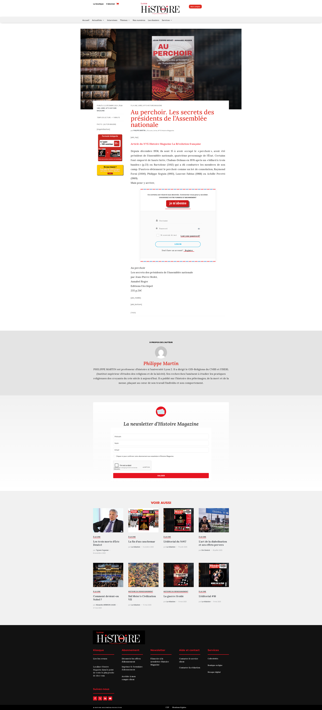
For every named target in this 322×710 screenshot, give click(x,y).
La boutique (98, 4)
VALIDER (161, 475)
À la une (134, 105)
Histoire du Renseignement (140, 591)
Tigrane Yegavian (102, 550)
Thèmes (123, 20)
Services (166, 20)
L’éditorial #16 (207, 596)
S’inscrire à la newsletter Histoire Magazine (159, 661)
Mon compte (195, 6)
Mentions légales (179, 707)
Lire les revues (100, 658)
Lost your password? (190, 236)
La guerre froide (174, 596)
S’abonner (110, 4)
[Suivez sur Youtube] (110, 698)
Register (189, 250)
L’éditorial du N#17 (175, 541)
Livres (103, 108)
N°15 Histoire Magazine (152, 105)
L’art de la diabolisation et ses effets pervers (213, 543)
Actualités (97, 20)
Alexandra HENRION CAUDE (106, 605)
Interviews (112, 20)
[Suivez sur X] (100, 698)
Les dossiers (153, 20)
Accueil (85, 20)
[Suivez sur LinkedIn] (105, 698)
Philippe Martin (139, 130)
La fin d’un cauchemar (141, 541)
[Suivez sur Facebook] (95, 698)
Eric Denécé (206, 550)
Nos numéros (139, 20)
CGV (167, 707)
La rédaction (135, 547)
